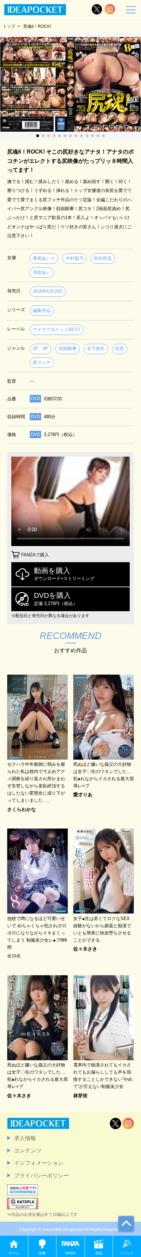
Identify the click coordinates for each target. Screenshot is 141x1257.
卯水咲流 (103, 258)
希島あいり (44, 258)
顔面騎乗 (68, 348)
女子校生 (96, 348)
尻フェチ (42, 362)
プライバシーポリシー (41, 1175)
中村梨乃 (75, 258)
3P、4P (40, 348)
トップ (9, 26)
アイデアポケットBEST (56, 329)
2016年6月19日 (48, 291)
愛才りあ (82, 794)
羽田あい (42, 272)
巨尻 (119, 348)
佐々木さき (85, 948)
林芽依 (80, 1095)
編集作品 (42, 310)
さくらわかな (21, 809)
